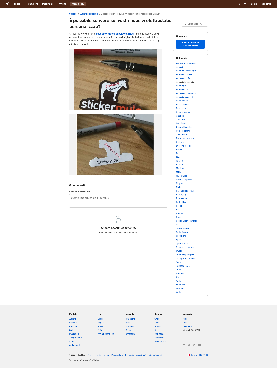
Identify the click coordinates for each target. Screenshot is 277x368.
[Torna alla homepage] (7, 4)
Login (254, 3)
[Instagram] (194, 345)
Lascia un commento (79, 191)
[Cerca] (238, 4)
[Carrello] (245, 4)
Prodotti (17, 3)
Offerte (62, 3)
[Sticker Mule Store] (184, 345)
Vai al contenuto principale (2, 2)
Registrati (266, 3)
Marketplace (48, 3)
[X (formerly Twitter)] (189, 345)
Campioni (33, 3)
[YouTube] (199, 345)
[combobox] (195, 24)
